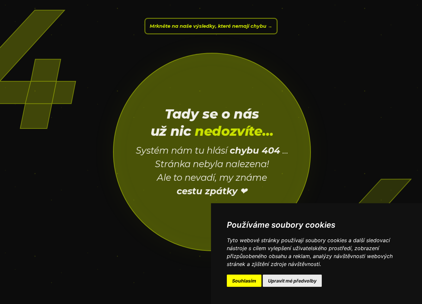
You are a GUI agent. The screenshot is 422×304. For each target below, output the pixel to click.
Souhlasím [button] (244, 281)
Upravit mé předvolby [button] (292, 281)
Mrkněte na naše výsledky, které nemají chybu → (211, 26)
